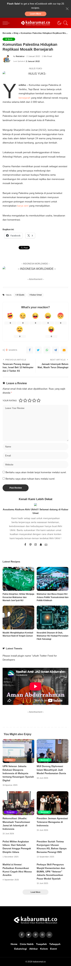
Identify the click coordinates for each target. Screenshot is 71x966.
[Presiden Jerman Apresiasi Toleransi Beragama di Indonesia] (52, 803)
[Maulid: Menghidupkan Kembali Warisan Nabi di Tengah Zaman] (18, 617)
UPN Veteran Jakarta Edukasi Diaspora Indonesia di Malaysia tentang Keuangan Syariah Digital (18, 773)
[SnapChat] (40, 545)
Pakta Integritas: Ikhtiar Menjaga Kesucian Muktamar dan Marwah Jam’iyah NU (18, 597)
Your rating (10, 400)
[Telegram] (55, 350)
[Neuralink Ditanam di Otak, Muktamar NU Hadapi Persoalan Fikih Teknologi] (52, 617)
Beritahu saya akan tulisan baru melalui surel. (30, 478)
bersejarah (25, 97)
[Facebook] (29, 350)
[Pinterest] (30, 545)
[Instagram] (35, 545)
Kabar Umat (36, 295)
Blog (16, 33)
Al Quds (8, 39)
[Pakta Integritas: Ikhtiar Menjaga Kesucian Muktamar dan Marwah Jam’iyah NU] (18, 579)
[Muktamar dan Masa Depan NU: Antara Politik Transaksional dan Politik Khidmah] (52, 579)
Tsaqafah (11, 812)
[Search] (64, 23)
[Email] (64, 350)
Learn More (35, 14)
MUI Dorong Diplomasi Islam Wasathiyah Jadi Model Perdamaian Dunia (51, 770)
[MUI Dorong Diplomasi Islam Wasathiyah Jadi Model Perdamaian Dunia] (52, 751)
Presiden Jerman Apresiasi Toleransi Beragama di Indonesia (52, 822)
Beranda (7, 33)
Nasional (45, 760)
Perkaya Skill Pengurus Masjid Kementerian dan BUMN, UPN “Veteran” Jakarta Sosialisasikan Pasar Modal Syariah (51, 871)
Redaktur (20, 56)
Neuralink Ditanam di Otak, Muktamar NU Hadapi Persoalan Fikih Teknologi (52, 636)
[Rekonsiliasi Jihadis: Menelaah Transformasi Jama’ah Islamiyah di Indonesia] (18, 803)
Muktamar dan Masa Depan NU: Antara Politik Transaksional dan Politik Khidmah (52, 597)
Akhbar (10, 760)
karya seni (22, 205)
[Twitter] (38, 350)
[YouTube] (46, 545)
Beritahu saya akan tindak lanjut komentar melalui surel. (36, 472)
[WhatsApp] (46, 350)
